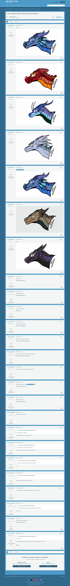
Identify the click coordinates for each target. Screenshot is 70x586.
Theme (27, 582)
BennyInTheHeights (11, 292)
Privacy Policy (32, 582)
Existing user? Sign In (55, 2)
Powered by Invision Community (35, 584)
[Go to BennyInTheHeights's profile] (11, 296)
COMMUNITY (12, 5)
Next (11, 21)
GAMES (7, 5)
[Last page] (13, 21)
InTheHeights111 (14, 16)
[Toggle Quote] (17, 430)
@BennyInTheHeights (20, 169)
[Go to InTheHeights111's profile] (8, 17)
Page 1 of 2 (17, 21)
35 (11, 301)
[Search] (64, 5)
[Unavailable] (20, 280)
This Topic (59, 5)
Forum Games (17, 17)
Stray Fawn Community (11, 2)
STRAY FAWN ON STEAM (20, 5)
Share (54, 17)
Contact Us (38, 582)
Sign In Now (48, 566)
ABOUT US (27, 5)
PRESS (32, 5)
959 (11, 34)
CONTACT (36, 5)
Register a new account (21, 566)
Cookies (42, 582)
